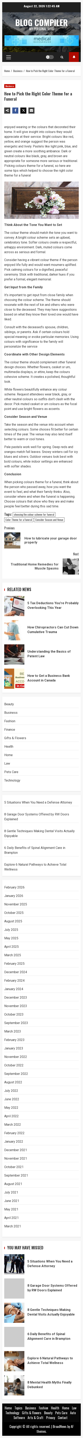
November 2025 (15, 904)
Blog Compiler (41, 22)
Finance (9, 730)
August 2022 (13, 1082)
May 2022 (11, 1108)
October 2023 (14, 1014)
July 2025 (11, 930)
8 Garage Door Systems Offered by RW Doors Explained (14, 1288)
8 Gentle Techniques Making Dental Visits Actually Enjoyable (14, 1313)
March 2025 (12, 955)
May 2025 (11, 938)
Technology (12, 780)
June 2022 (11, 1099)
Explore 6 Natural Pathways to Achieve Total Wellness (14, 1361)
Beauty (9, 704)
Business (9, 86)
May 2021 (11, 1209)
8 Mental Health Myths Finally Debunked (14, 1385)
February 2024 (14, 980)
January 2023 (13, 1048)
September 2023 (16, 1023)
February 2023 (14, 1040)
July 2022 (11, 1091)
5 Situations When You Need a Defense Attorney (38, 802)
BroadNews (59, 1426)
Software (19, 1417)
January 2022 (13, 1141)
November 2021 (15, 1158)
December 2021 (15, 1150)
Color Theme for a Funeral (18, 520)
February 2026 (14, 887)
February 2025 (14, 964)
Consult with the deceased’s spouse (29, 327)
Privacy (50, 1417)
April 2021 (11, 1218)
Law (7, 763)
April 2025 (11, 947)
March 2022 (12, 1125)
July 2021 (11, 1192)
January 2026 (13, 896)
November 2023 (15, 1006)
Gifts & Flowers (15, 738)
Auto (73, 1412)
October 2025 (14, 913)
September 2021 (16, 1175)
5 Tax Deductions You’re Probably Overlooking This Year (14, 606)
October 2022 (14, 1065)
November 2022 (15, 1057)
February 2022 (14, 1133)
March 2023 (12, 1031)
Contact (62, 1417)
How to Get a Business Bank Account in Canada (14, 679)
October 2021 (14, 1167)
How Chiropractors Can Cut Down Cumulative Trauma (14, 630)
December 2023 (15, 997)
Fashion (9, 721)
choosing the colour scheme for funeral (34, 514)
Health (8, 746)
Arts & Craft (35, 1417)
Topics (74, 57)
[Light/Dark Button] (50, 57)
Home (8, 755)
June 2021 (11, 1201)
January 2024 (13, 989)
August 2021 (13, 1184)
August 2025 (13, 921)
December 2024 (15, 972)
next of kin (36, 305)
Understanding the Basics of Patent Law (14, 654)
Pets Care (11, 772)
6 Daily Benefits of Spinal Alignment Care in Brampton (14, 1337)
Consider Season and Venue (49, 520)
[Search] (62, 57)
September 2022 (16, 1074)
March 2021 (12, 1226)
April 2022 (11, 1116)
